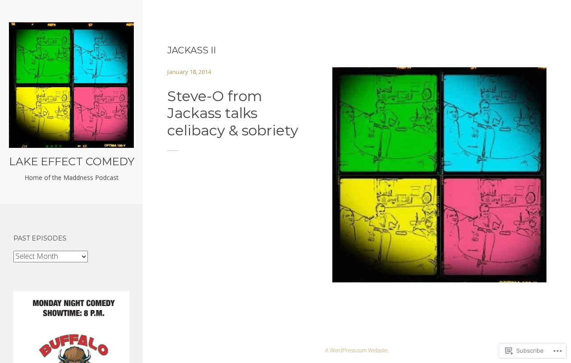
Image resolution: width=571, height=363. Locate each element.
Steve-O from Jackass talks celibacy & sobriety (232, 113)
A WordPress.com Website (356, 350)
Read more (440, 168)
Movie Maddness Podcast (428, 190)
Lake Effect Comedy (71, 161)
